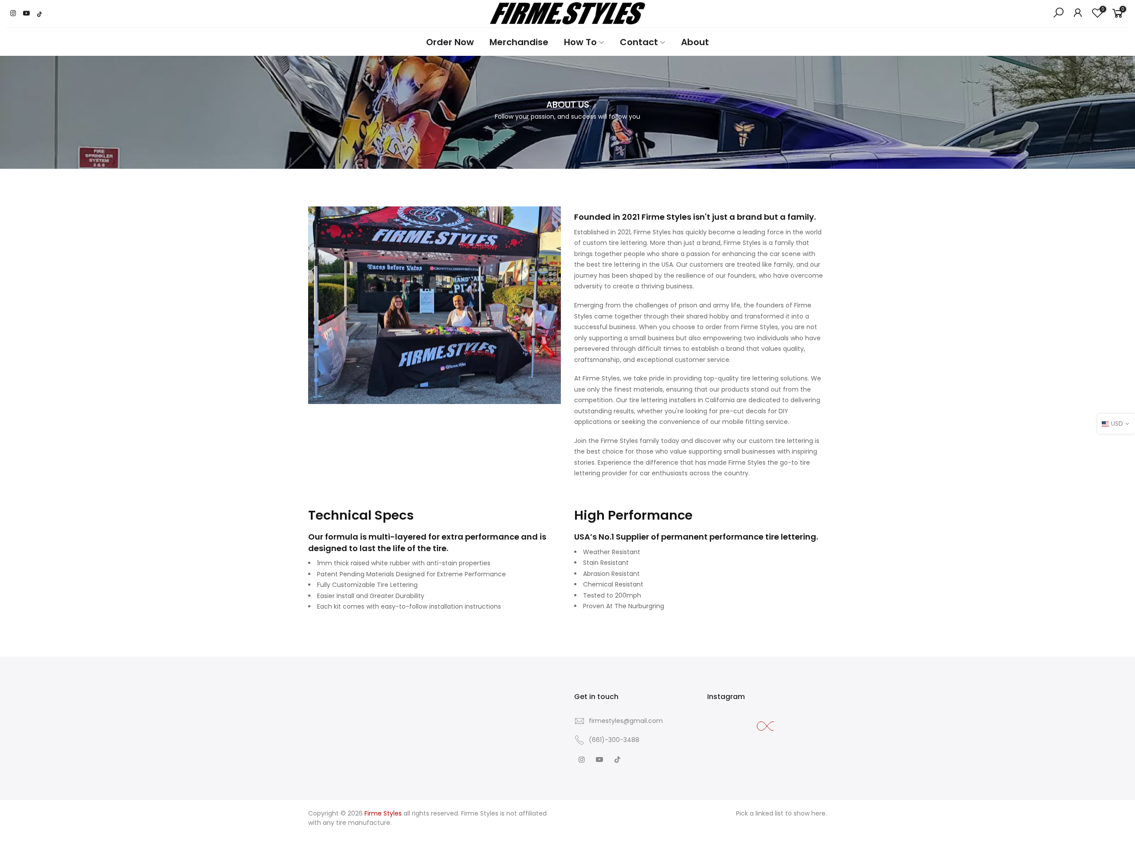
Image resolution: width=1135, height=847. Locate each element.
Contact (639, 42)
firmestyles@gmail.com (626, 720)
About (695, 42)
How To (580, 42)
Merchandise (518, 42)
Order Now (450, 42)
